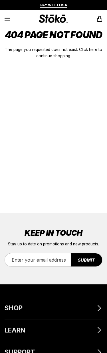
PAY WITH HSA (53, 5)
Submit (86, 260)
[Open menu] (13, 18)
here (93, 49)
